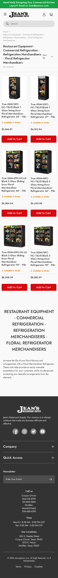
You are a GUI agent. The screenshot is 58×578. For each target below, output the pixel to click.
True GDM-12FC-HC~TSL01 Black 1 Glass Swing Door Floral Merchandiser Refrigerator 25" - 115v (14, 110)
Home (5, 31)
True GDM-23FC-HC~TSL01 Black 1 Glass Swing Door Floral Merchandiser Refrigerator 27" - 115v (43, 110)
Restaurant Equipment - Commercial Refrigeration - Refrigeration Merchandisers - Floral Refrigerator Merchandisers (24, 37)
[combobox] (29, 24)
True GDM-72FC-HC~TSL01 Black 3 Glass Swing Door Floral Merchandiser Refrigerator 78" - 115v (43, 259)
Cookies (39, 566)
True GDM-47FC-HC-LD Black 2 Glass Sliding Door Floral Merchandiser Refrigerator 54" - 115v (14, 184)
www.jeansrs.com (22, 558)
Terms (18, 566)
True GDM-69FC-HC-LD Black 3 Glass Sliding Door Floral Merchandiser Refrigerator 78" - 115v (14, 258)
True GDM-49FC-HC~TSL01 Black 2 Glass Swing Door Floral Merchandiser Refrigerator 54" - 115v (43, 185)
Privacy (27, 566)
